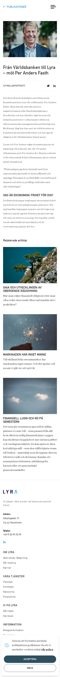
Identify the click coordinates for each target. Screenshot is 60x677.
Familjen (8, 582)
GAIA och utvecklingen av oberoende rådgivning (22, 289)
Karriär (7, 568)
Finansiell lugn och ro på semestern (23, 420)
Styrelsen (8, 616)
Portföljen (8, 587)
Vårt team (8, 611)
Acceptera (30, 659)
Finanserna (9, 597)
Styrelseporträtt (14, 85)
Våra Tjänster (14, 576)
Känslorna (8, 592)
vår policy (47, 649)
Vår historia (9, 563)
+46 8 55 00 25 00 (12, 534)
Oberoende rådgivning (15, 558)
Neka (30, 667)
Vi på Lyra (10, 605)
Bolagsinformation (13, 630)
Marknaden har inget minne (24, 354)
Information (12, 624)
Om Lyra (8, 552)
